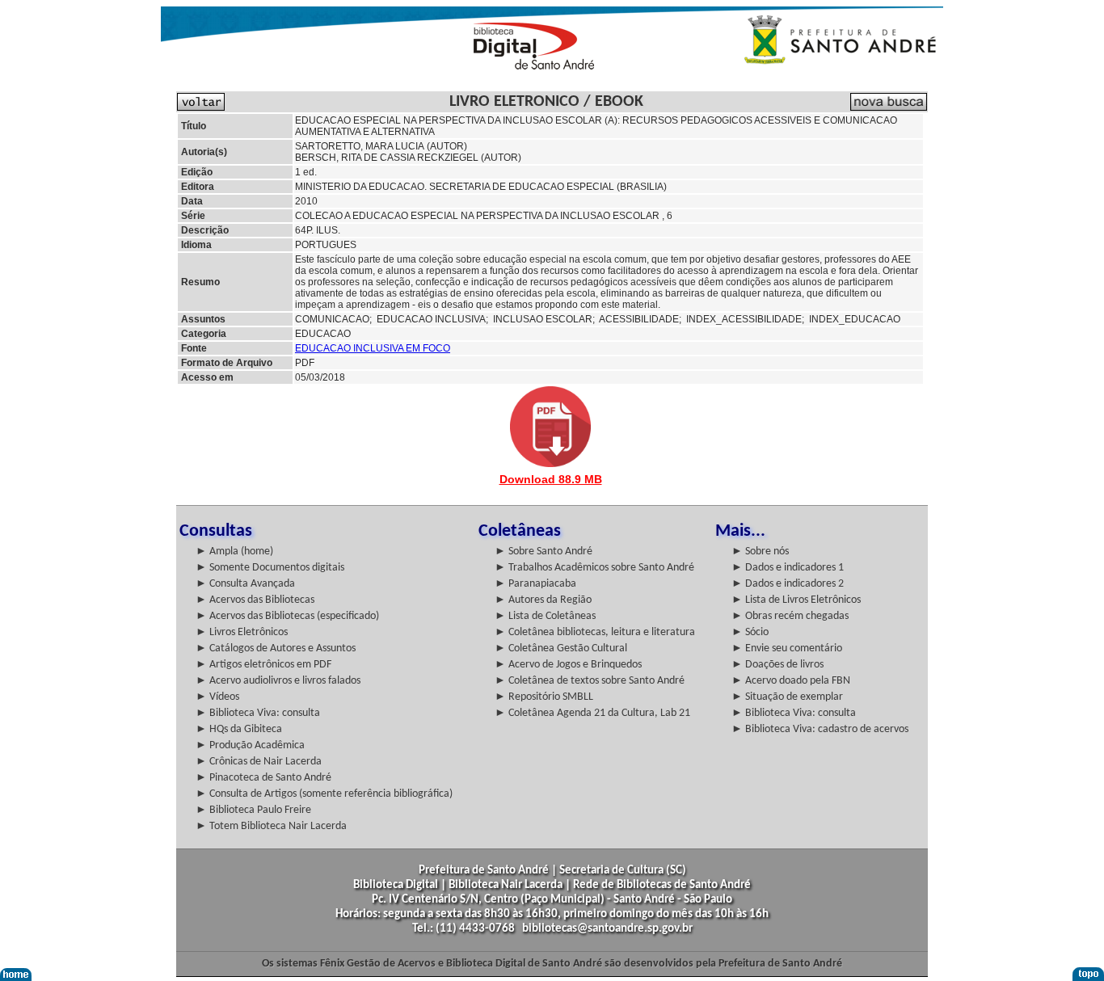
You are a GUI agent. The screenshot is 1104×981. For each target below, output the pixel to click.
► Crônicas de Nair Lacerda (259, 762)
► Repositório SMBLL (544, 697)
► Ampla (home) (234, 551)
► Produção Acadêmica (250, 745)
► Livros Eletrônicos (242, 632)
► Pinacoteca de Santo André (263, 778)
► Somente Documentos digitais (270, 568)
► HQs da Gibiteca (239, 729)
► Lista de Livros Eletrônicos (796, 600)
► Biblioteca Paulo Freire (253, 810)
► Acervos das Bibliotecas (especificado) (287, 616)
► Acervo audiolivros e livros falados (278, 681)
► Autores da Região (543, 600)
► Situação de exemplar (787, 697)
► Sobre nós (760, 551)
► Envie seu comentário (786, 648)
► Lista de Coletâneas (545, 616)
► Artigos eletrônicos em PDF (263, 665)
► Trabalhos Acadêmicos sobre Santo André (594, 568)
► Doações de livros (777, 665)
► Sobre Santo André (543, 551)
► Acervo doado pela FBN (790, 681)
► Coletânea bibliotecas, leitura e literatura (595, 632)
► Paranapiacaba (535, 584)
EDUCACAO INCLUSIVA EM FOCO (372, 348)
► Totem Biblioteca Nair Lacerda (271, 826)
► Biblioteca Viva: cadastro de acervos (819, 729)
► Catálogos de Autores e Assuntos (276, 648)
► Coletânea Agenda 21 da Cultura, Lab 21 (592, 713)
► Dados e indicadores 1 (787, 568)
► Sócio (750, 632)
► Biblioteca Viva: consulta (258, 713)
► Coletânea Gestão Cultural (561, 648)
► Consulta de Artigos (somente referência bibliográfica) (324, 794)
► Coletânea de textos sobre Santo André (590, 681)
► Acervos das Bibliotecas (255, 600)
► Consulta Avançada (245, 584)
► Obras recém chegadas (790, 616)
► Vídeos (217, 697)
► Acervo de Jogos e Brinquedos (568, 665)
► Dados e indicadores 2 (787, 584)
